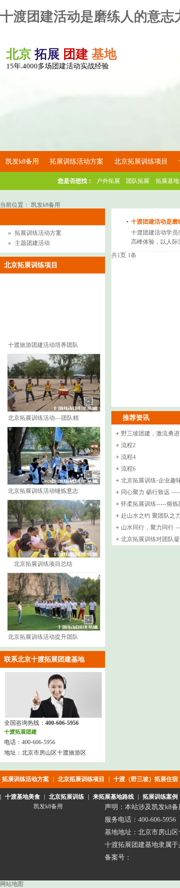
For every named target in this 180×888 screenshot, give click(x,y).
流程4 (128, 457)
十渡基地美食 (22, 797)
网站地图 (11, 884)
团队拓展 (137, 181)
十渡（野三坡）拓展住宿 (145, 779)
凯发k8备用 (22, 161)
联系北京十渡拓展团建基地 (44, 659)
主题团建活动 (32, 243)
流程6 (128, 469)
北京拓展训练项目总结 (43, 564)
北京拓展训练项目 (81, 779)
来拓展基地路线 (113, 797)
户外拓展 (108, 181)
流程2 (128, 445)
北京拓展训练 (66, 797)
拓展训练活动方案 (38, 233)
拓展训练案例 (160, 797)
